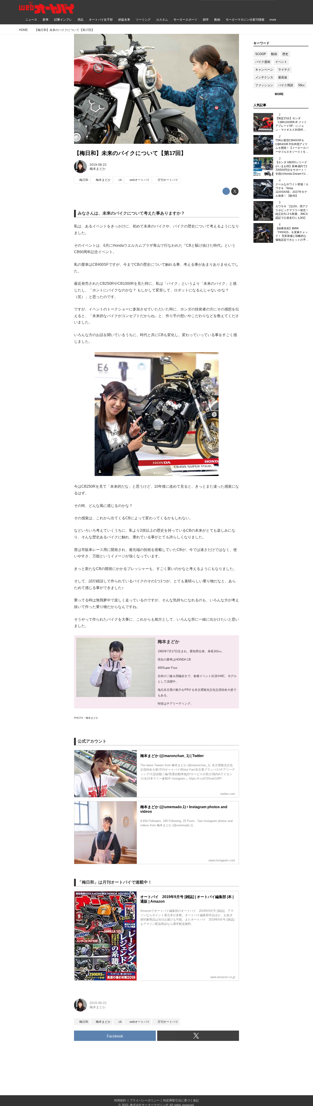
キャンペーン (264, 69)
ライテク (284, 69)
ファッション (264, 85)
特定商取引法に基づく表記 (181, 1100)
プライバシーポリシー (144, 1100)
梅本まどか (98, 169)
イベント (281, 62)
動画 (274, 54)
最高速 (282, 77)
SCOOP (260, 54)
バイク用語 (285, 85)
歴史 (285, 54)
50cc (301, 85)
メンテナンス (264, 77)
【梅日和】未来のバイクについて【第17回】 (130, 153)
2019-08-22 (98, 164)
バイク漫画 (262, 62)
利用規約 (120, 1100)
